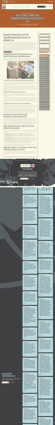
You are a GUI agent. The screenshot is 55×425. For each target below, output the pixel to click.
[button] (15, 6)
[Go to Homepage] (4, 6)
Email (40, 37)
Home (21, 13)
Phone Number (42, 34)
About (27, 6)
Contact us (17, 151)
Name (40, 31)
